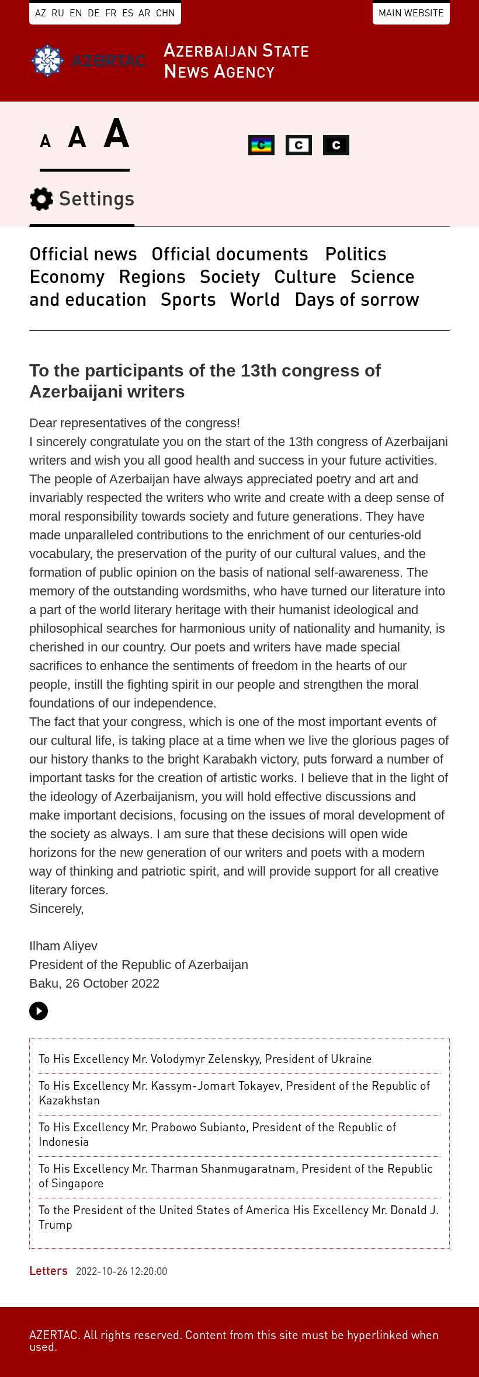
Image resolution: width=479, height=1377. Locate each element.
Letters (48, 1272)
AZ (40, 14)
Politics (356, 255)
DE (94, 14)
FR (111, 14)
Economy (67, 278)
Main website (411, 14)
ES (127, 14)
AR (144, 14)
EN (76, 14)
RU (57, 14)
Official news (83, 255)
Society (230, 278)
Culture (305, 278)
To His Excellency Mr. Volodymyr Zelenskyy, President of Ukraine (205, 1060)
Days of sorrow (356, 301)
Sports (188, 301)
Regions (152, 278)
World (255, 301)
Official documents (232, 255)
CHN (165, 14)
